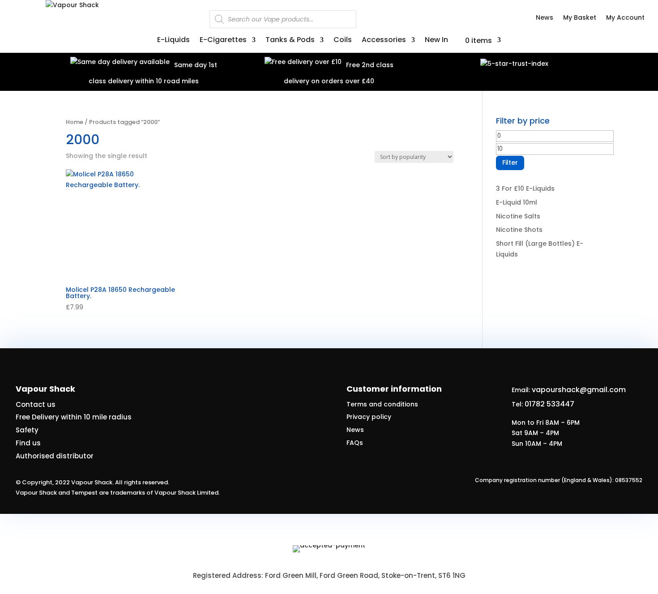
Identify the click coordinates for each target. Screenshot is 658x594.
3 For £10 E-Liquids (525, 188)
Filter (510, 162)
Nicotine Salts (518, 216)
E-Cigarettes (223, 41)
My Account (625, 18)
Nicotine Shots (519, 229)
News (544, 18)
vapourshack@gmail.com (579, 390)
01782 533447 (549, 404)
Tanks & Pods (290, 41)
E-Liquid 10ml (516, 202)
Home (74, 122)
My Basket (579, 18)
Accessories (384, 41)
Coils (342, 41)
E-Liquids (173, 41)
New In (436, 41)
